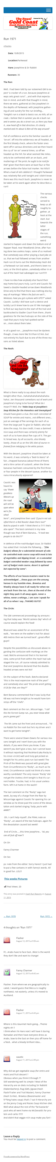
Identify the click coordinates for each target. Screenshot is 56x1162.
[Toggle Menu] (48, 10)
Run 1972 (46, 916)
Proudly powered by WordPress (17, 1156)
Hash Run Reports (34, 894)
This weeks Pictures (15, 879)
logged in (21, 1139)
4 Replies (7, 46)
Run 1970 (10, 916)
